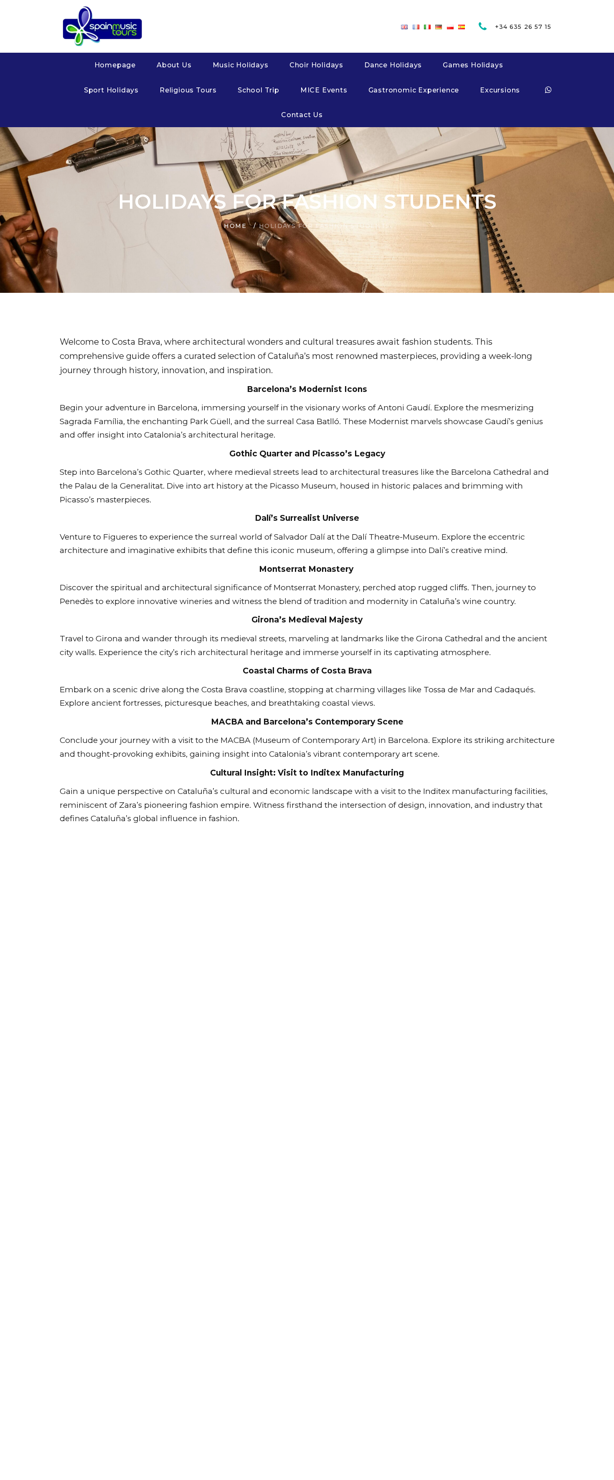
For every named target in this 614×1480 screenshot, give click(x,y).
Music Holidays (241, 65)
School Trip (258, 90)
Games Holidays (473, 65)
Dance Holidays (393, 65)
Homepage (115, 65)
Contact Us (302, 115)
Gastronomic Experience (413, 90)
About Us (174, 65)
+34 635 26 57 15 (523, 27)
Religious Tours (188, 90)
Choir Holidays (316, 65)
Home (235, 226)
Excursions (500, 90)
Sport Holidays (111, 90)
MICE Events (324, 90)
